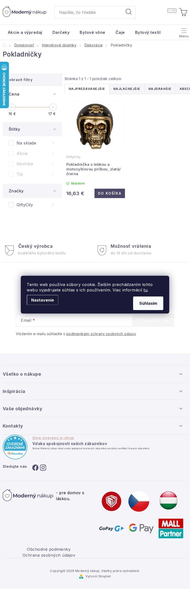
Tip (35, 174)
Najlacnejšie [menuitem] (126, 89)
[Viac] (183, 31)
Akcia (35, 153)
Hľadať (129, 12)
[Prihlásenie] (171, 10)
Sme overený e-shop (53, 438)
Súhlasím (148, 303)
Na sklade (35, 143)
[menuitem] (25, 32)
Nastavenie (42, 299)
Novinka (35, 163)
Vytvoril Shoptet (98, 576)
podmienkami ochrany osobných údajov (101, 334)
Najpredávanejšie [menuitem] (87, 89)
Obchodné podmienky (49, 549)
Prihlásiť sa (153, 320)
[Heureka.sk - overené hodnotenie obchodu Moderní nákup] (15, 447)
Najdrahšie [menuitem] (159, 89)
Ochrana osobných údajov (49, 555)
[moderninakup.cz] (138, 500)
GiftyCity (35, 204)
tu (145, 289)
